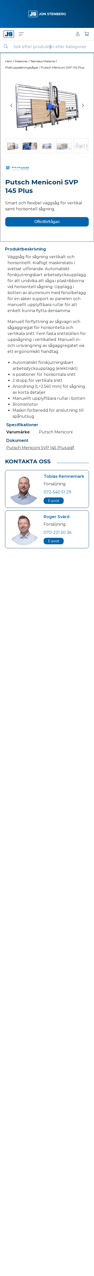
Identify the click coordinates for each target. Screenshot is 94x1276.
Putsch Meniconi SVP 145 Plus (62, 67)
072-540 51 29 (57, 492)
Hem (8, 61)
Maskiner (21, 61)
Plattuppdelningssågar (22, 67)
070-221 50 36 (57, 532)
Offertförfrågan (47, 222)
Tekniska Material (42, 61)
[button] (21, 34)
